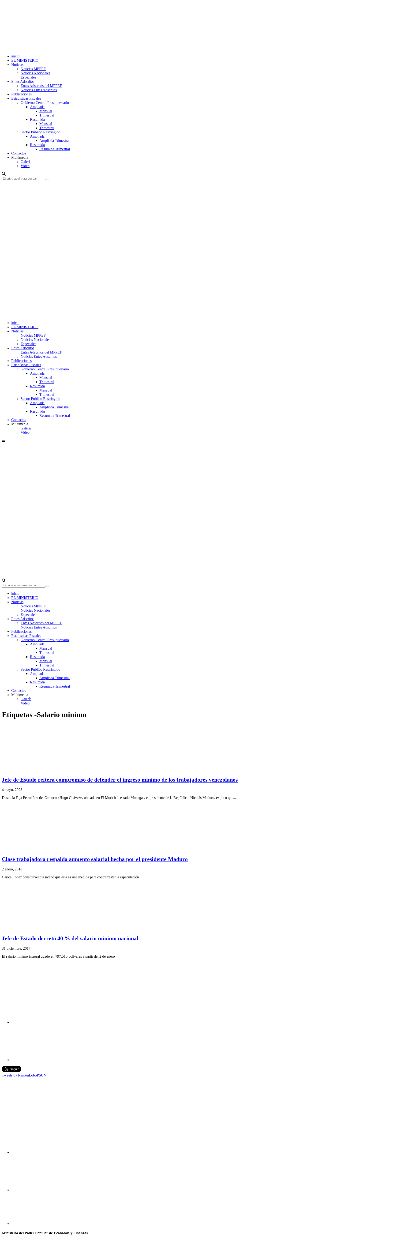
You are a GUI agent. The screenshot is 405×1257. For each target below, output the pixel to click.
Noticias (17, 65)
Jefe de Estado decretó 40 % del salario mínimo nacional (70, 938)
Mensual (45, 111)
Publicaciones (21, 94)
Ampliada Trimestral (54, 141)
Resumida (37, 119)
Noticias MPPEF (33, 69)
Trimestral (46, 115)
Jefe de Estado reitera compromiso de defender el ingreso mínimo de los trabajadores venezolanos (120, 780)
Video (25, 166)
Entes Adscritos (22, 81)
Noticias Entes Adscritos (39, 90)
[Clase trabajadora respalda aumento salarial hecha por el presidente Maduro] (37, 849)
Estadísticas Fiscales (26, 98)
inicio (15, 56)
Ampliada (37, 107)
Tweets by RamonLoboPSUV (24, 1075)
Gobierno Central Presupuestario (45, 103)
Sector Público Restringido (40, 132)
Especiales (28, 77)
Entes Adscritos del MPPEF (41, 86)
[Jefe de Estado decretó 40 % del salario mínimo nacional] (33, 929)
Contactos (18, 153)
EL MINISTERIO (24, 60)
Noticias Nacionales (35, 73)
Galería (26, 162)
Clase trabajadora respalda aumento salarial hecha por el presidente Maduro (95, 859)
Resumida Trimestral (54, 149)
